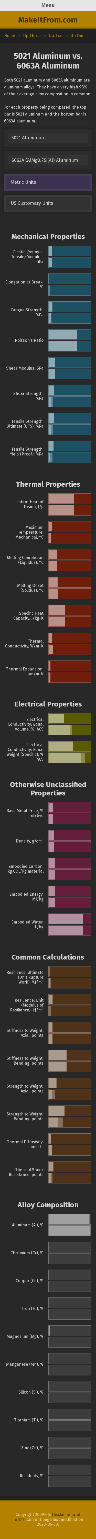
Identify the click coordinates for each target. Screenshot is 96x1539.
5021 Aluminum (28, 138)
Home (9, 35)
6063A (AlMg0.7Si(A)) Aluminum (45, 160)
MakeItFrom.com (48, 20)
